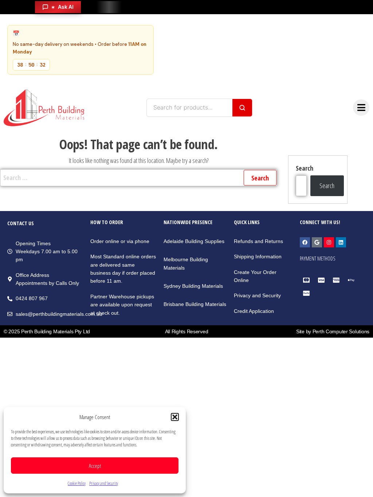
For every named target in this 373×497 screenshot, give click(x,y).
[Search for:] (138, 177)
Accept (95, 465)
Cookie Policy (77, 483)
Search (304, 168)
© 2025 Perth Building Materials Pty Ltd (47, 331)
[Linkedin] (341, 242)
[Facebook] (305, 242)
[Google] (317, 242)
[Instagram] (329, 242)
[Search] (242, 107)
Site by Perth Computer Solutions (332, 331)
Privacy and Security (103, 483)
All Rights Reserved (186, 331)
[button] (174, 417)
